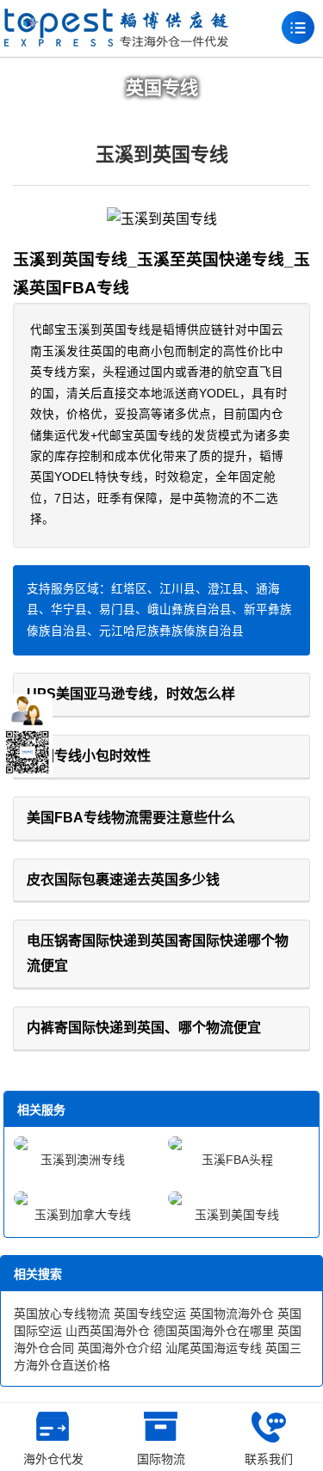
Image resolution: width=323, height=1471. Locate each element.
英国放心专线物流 (62, 1313)
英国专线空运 (150, 1313)
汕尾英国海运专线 (213, 1348)
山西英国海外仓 (107, 1331)
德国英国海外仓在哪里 (213, 1331)
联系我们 (269, 1459)
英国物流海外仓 (231, 1313)
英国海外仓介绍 (120, 1348)
